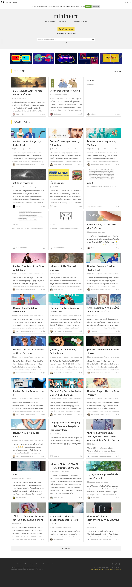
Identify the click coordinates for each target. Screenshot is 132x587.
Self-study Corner (20, 98)
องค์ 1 (90, 183)
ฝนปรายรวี (92, 84)
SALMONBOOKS (96, 206)
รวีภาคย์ (93, 114)
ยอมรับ (88, 6)
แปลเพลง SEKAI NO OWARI (60, 472)
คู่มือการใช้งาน (71, 33)
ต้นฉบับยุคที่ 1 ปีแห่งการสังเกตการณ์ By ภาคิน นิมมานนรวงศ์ (103, 519)
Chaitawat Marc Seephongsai (101, 456)
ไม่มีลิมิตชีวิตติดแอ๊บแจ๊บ (59, 94)
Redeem (38, 564)
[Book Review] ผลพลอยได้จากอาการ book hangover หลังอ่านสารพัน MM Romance (40, 149)
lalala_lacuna (95, 498)
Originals (20, 564)
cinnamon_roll (58, 289)
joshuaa (56, 456)
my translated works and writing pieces (27, 187)
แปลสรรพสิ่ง (56, 274)
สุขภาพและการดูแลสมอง (97, 232)
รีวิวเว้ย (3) (92, 444)
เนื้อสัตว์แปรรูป (57, 183)
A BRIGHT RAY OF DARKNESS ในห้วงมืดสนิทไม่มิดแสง (106, 187)
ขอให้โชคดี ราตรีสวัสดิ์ (23, 183)
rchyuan (19, 206)
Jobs (56, 564)
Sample (32, 564)
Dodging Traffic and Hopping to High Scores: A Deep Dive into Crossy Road (65, 426)
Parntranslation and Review (25, 164)
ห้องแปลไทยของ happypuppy (99, 482)
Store (15, 2)
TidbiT (56, 206)
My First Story (93, 315)
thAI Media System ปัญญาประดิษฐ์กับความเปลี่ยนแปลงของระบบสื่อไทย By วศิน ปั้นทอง (103, 436)
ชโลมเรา (91, 80)
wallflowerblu (21, 498)
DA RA (93, 248)
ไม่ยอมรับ (96, 6)
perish (15, 474)
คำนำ (52, 224)
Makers (8, 2)
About (44, 564)
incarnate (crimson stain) (22, 478)
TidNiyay (94, 331)
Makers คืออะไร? (61, 33)
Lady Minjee (20, 114)
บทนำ (15, 224)
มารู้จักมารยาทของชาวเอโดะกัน (65, 90)
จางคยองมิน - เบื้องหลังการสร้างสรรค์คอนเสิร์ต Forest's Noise (64, 519)
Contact (50, 564)
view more (116, 71)
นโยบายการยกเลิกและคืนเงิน (113, 570)
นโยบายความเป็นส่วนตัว (66, 6)
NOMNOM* (55, 187)
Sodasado (57, 114)
